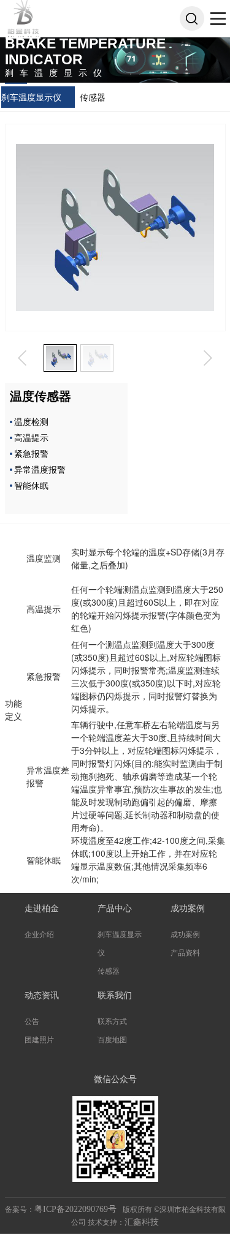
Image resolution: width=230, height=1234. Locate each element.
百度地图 (112, 1040)
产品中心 (115, 908)
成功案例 (188, 908)
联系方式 (112, 1021)
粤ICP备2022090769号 (76, 1209)
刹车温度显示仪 (31, 97)
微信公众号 (115, 1079)
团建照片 (39, 1040)
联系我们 (115, 995)
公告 (32, 1021)
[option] (60, 358)
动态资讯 (42, 995)
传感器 (92, 97)
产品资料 (185, 953)
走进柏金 (42, 908)
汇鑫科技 (142, 1222)
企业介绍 (39, 934)
